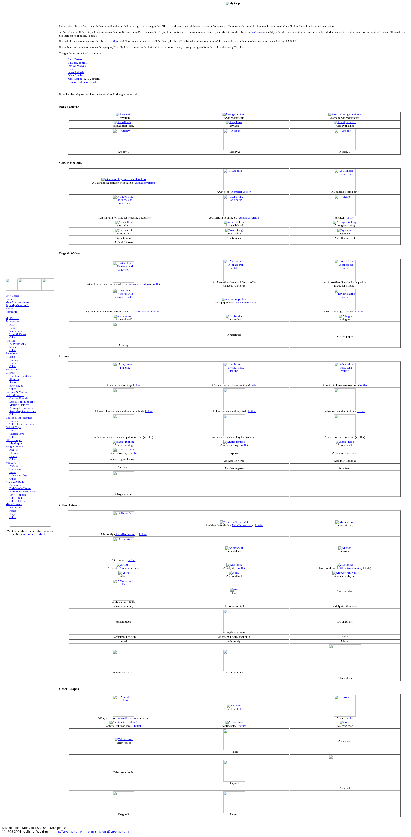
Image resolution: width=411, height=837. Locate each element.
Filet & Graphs (14, 440)
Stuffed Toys (16, 433)
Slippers (14, 379)
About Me (11, 311)
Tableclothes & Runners (23, 424)
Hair (11, 324)
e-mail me (113, 41)
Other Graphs (75, 75)
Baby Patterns (76, 59)
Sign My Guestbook (17, 305)
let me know (255, 32)
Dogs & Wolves (77, 65)
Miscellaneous (14, 504)
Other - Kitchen (18, 501)
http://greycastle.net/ (68, 831)
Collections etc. (15, 395)
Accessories (12, 321)
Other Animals (76, 72)
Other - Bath (16, 498)
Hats (12, 327)
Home (9, 298)
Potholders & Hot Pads (22, 491)
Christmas (15, 469)
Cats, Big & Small (78, 62)
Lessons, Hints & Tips (22, 401)
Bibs (12, 356)
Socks (12, 382)
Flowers (13, 453)
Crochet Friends (18, 398)
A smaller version (145, 182)
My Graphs (15, 443)
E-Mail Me (12, 308)
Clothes (13, 363)
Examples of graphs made (82, 81)
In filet (350, 217)
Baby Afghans (17, 343)
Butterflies (15, 507)
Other (12, 337)
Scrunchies (15, 331)
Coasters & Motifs (16, 392)
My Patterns (12, 318)
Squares (13, 347)
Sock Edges (16, 385)
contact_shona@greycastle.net (108, 831)
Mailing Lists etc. (19, 404)
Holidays (11, 462)
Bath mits (15, 485)
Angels (13, 449)
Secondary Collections (22, 411)
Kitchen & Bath (15, 481)
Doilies (13, 420)
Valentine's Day (18, 475)
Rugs (12, 514)
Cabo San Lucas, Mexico (33, 534)
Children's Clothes (20, 376)
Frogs (12, 510)
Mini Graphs (75, 78)
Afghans (10, 340)
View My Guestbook (17, 302)
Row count (352, 568)
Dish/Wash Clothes (20, 488)
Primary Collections (21, 408)
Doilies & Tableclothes (19, 417)
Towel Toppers (17, 494)
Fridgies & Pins (14, 446)
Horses (71, 69)
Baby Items (12, 353)
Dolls (12, 430)
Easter (12, 472)
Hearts (13, 456)
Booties (13, 359)
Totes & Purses (17, 334)
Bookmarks (12, 369)
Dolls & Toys (13, 427)
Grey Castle (12, 295)
